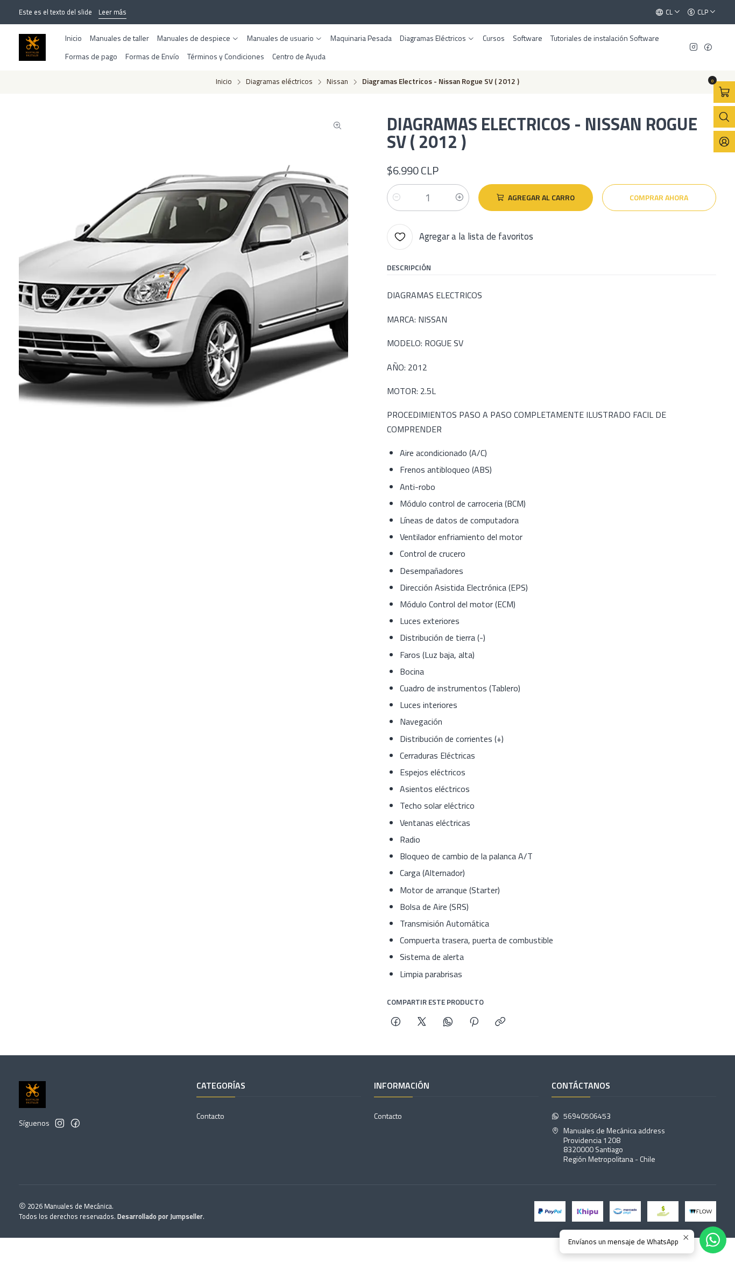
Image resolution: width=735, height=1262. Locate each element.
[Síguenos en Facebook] (708, 47)
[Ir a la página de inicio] (32, 47)
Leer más (108, 11)
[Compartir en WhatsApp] (448, 1022)
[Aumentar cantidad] (459, 198)
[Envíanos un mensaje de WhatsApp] (712, 1239)
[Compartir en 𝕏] (422, 1022)
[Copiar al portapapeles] (500, 1022)
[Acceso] (724, 141)
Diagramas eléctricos (279, 82)
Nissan (337, 82)
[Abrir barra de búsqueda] (724, 117)
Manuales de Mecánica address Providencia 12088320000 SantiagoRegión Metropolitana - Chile (614, 1145)
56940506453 (587, 1115)
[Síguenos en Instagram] (693, 47)
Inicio (224, 82)
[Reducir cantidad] (396, 198)
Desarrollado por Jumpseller (160, 1216)
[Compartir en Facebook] (396, 1022)
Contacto (210, 1115)
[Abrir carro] (724, 92)
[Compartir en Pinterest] (474, 1022)
